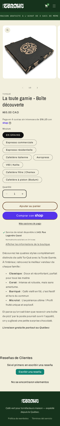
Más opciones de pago (30, 223)
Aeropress (43, 157)
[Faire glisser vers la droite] (37, 87)
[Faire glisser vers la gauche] (22, 87)
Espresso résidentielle (19, 150)
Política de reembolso (18, 418)
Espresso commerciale (19, 142)
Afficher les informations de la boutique (28, 244)
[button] (46, 6)
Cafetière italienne (17, 157)
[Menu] (54, 6)
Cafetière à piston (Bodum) (22, 179)
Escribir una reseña (30, 371)
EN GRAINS (13, 135)
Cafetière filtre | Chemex (20, 172)
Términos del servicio (42, 418)
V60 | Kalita (13, 165)
